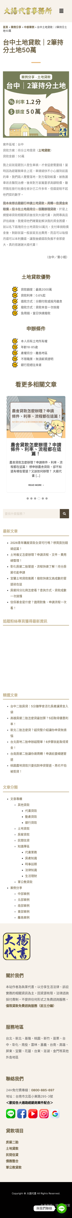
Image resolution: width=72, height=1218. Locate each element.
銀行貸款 (31, 822)
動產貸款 (31, 816)
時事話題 (31, 864)
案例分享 (16, 27)
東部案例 (24, 911)
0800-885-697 (42, 1090)
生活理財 (31, 876)
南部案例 (24, 905)
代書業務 (31, 852)
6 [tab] (46, 498)
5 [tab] (43, 498)
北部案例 (24, 900)
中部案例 (29, 27)
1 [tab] (28, 498)
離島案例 (24, 917)
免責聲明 (46, 1205)
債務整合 (12, 1161)
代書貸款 (31, 811)
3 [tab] (35, 498)
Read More (35, 485)
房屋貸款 (24, 834)
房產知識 (31, 858)
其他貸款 (24, 805)
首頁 (5, 27)
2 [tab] (31, 498)
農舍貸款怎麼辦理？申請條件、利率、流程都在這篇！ (36, 417)
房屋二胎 (12, 1142)
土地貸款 (44, 150)
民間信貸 (24, 840)
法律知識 (31, 870)
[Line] (62, 1208)
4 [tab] (39, 498)
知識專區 (24, 846)
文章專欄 (16, 799)
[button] (56, 11)
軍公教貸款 (25, 882)
